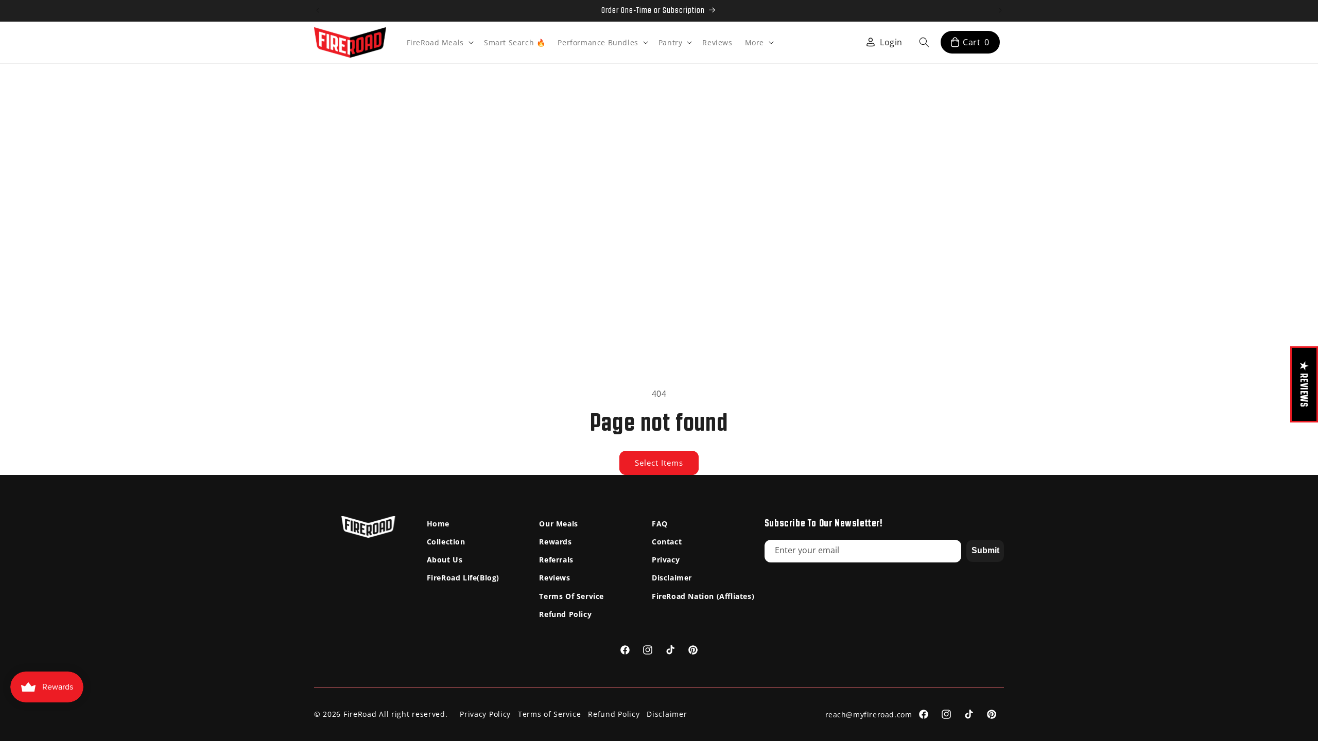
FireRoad (360, 714)
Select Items (659, 462)
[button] (439, 42)
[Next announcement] (1000, 10)
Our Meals (558, 523)
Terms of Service (549, 714)
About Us (445, 559)
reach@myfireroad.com (868, 714)
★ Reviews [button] (1304, 384)
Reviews (554, 578)
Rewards (555, 541)
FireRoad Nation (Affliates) (703, 596)
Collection (446, 541)
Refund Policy (565, 614)
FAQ (660, 523)
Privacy (666, 559)
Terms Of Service (571, 596)
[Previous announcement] (317, 10)
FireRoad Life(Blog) (463, 578)
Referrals (556, 559)
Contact (667, 541)
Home (438, 523)
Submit (985, 550)
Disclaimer (672, 578)
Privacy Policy (485, 714)
